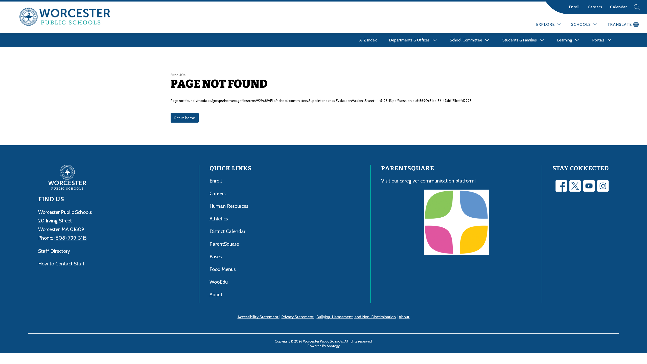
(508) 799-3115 (70, 238)
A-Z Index (368, 40)
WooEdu (219, 282)
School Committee (466, 40)
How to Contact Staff (61, 264)
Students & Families (519, 40)
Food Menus (223, 269)
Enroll (574, 7)
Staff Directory (54, 251)
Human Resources (229, 206)
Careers (595, 7)
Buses (216, 257)
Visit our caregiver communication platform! (428, 181)
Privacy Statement (297, 316)
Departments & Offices (409, 40)
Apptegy (333, 346)
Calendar (618, 7)
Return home (184, 118)
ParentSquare (224, 244)
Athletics (219, 219)
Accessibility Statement (258, 316)
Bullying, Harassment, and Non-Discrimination (356, 316)
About (216, 294)
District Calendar (227, 231)
